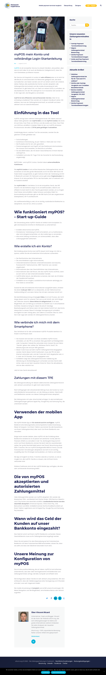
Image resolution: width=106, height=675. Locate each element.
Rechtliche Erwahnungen (64, 661)
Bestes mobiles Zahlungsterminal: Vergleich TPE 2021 (78, 92)
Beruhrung (42, 663)
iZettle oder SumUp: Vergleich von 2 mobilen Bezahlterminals (80, 85)
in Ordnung (45, 672)
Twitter (65, 663)
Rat (15, 63)
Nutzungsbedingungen (82, 661)
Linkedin (50, 663)
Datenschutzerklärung (58, 672)
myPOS (16, 68)
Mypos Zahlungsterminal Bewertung (77, 50)
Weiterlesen (35, 636)
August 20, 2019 (23, 63)
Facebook (57, 663)
